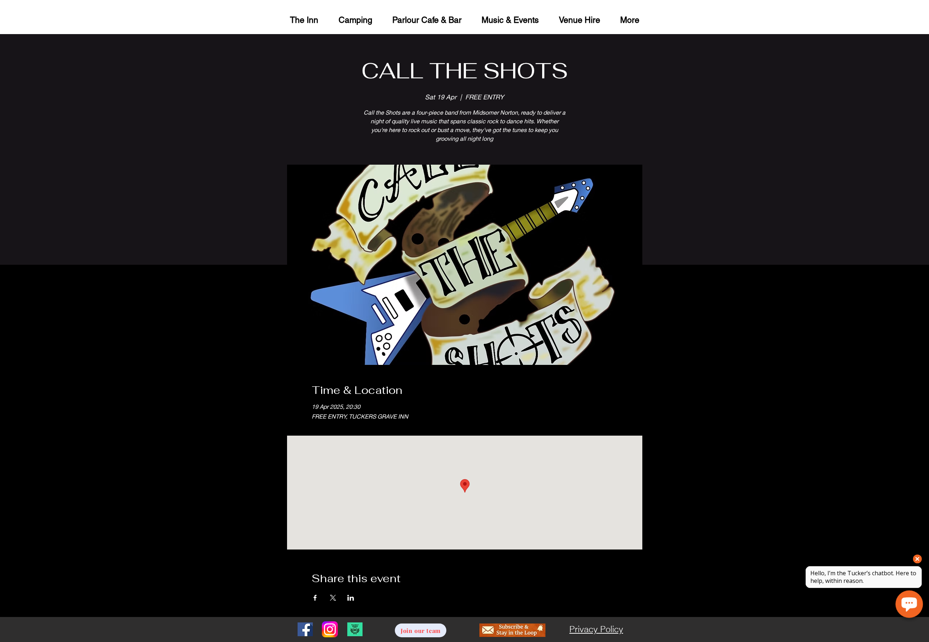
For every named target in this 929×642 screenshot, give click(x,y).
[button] (579, 19)
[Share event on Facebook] (315, 598)
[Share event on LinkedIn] (350, 598)
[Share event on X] (333, 598)
